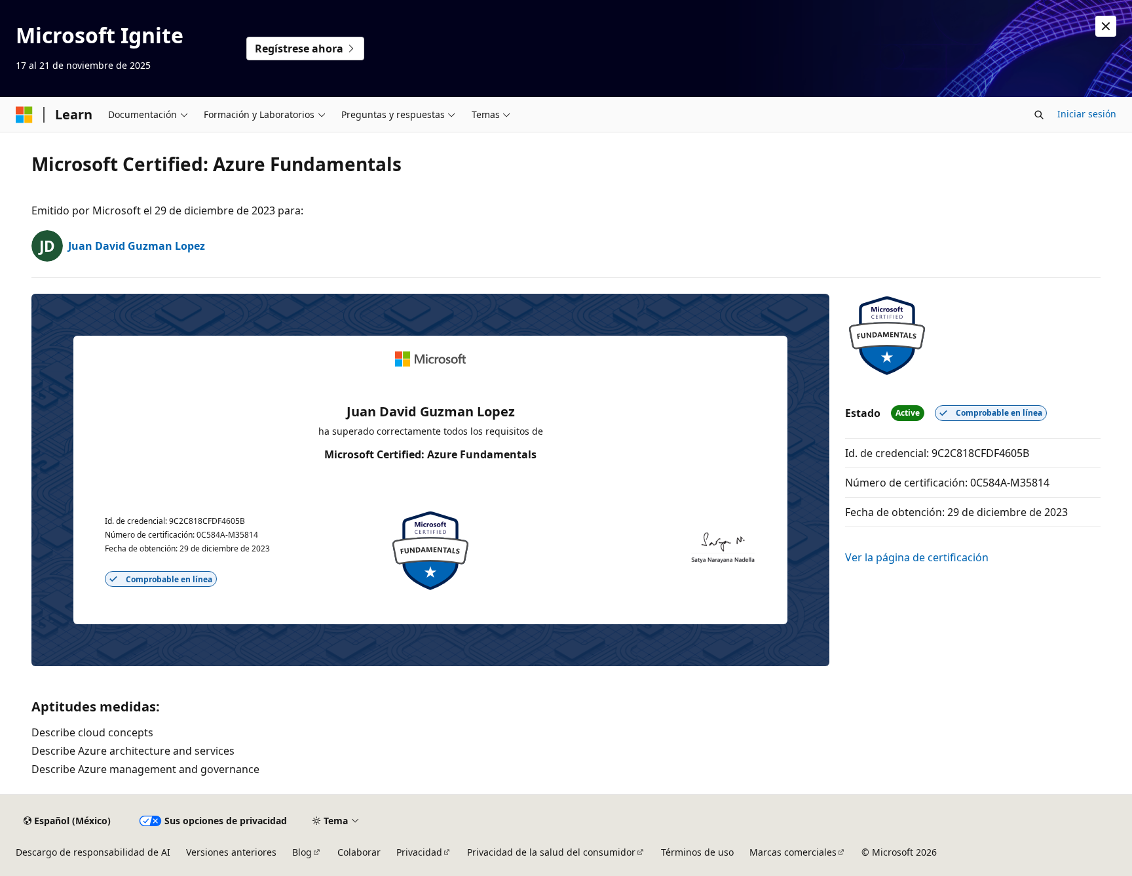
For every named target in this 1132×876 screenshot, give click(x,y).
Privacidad (419, 852)
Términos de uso (697, 852)
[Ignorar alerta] (1105, 26)
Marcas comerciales (793, 852)
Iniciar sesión (1086, 114)
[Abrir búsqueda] (1039, 115)
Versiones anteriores (231, 852)
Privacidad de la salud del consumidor (551, 852)
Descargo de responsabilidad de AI (93, 852)
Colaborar (359, 852)
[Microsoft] (24, 114)
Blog (302, 852)
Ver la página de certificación (917, 557)
